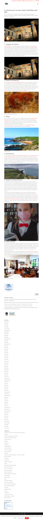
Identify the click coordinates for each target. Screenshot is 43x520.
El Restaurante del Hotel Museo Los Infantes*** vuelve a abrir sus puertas (18, 304)
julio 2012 (6, 383)
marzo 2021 (6, 352)
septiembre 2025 (7, 330)
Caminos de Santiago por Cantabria (11, 436)
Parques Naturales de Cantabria (10, 473)
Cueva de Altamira (7, 446)
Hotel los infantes (30, 251)
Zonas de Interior (7, 497)
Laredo (5, 463)
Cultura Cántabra (7, 451)
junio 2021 (6, 347)
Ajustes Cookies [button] (20, 518)
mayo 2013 (6, 373)
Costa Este (6, 442)
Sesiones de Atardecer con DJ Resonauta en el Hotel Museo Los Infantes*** (18, 305)
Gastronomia (6, 15)
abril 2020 (6, 357)
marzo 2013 (6, 376)
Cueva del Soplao (7, 448)
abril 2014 (6, 371)
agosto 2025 (6, 332)
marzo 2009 (6, 428)
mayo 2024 (6, 335)
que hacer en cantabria (8, 482)
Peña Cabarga (7, 475)
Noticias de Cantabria (22, 15)
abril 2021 (6, 350)
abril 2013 (6, 374)
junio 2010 (6, 416)
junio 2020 (6, 356)
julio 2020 (6, 354)
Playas (5, 478)
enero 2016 (6, 362)
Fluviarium (6, 458)
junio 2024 (6, 333)
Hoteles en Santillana (14, 15)
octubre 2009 (6, 422)
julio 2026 (6, 323)
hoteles (18, 188)
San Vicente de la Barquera (9, 485)
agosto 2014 (6, 369)
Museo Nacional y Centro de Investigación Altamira (14, 82)
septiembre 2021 (7, 344)
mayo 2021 (6, 349)
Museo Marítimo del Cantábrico (10, 465)
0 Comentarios (11, 16)
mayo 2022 (6, 342)
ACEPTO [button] (27, 518)
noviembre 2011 (7, 392)
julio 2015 (6, 364)
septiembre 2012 (7, 380)
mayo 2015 (6, 368)
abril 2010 (6, 419)
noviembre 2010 (7, 407)
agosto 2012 (6, 381)
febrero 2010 (6, 421)
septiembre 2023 (7, 338)
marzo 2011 (6, 405)
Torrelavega (6, 492)
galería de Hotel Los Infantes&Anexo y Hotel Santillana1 (9, 505)
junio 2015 (6, 366)
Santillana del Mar (30, 15)
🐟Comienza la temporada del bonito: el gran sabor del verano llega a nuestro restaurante (21, 302)
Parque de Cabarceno (8, 472)
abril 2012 (6, 388)
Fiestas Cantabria (7, 456)
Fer (6, 14)
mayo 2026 (6, 326)
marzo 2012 (6, 390)
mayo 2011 (6, 402)
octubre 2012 (6, 378)
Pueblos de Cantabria (8, 480)
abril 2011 (6, 404)
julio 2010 (6, 414)
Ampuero (6, 434)
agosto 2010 (6, 412)
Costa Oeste (6, 444)
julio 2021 (6, 345)
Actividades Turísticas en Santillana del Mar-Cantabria (24, 14)
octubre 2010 (6, 409)
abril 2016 (6, 359)
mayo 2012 (6, 386)
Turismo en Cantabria (8, 494)
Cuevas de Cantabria (8, 449)
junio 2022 (6, 340)
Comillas (6, 441)
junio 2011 (6, 400)
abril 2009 (6, 426)
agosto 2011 (6, 397)
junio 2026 (6, 325)
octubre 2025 (6, 328)
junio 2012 (6, 385)
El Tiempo (6, 453)
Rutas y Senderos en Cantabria (10, 484)
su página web (25, 90)
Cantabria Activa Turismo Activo (10, 437)
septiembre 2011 (7, 395)
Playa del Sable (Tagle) (30, 124)
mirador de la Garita (9, 126)
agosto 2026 (6, 321)
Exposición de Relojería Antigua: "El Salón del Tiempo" (14, 454)
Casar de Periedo (7, 439)
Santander (6, 487)
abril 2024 (6, 337)
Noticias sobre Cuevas (8, 468)
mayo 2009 (6, 424)
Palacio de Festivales (8, 470)
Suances (5, 490)
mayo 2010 (6, 417)
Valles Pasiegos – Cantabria (9, 496)
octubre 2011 (6, 393)
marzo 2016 (6, 361)
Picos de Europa (7, 477)
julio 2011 (6, 398)
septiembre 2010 (7, 410)
